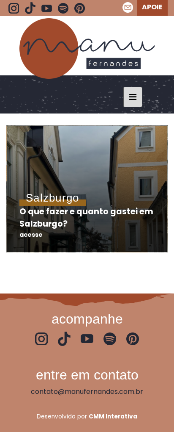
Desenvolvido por (87, 417)
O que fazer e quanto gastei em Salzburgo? (86, 218)
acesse (31, 234)
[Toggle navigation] (132, 97)
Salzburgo (52, 198)
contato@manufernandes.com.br (87, 391)
